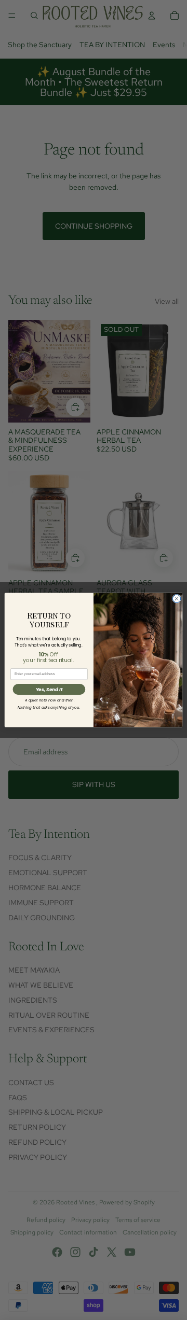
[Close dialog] (176, 598)
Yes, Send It (49, 689)
